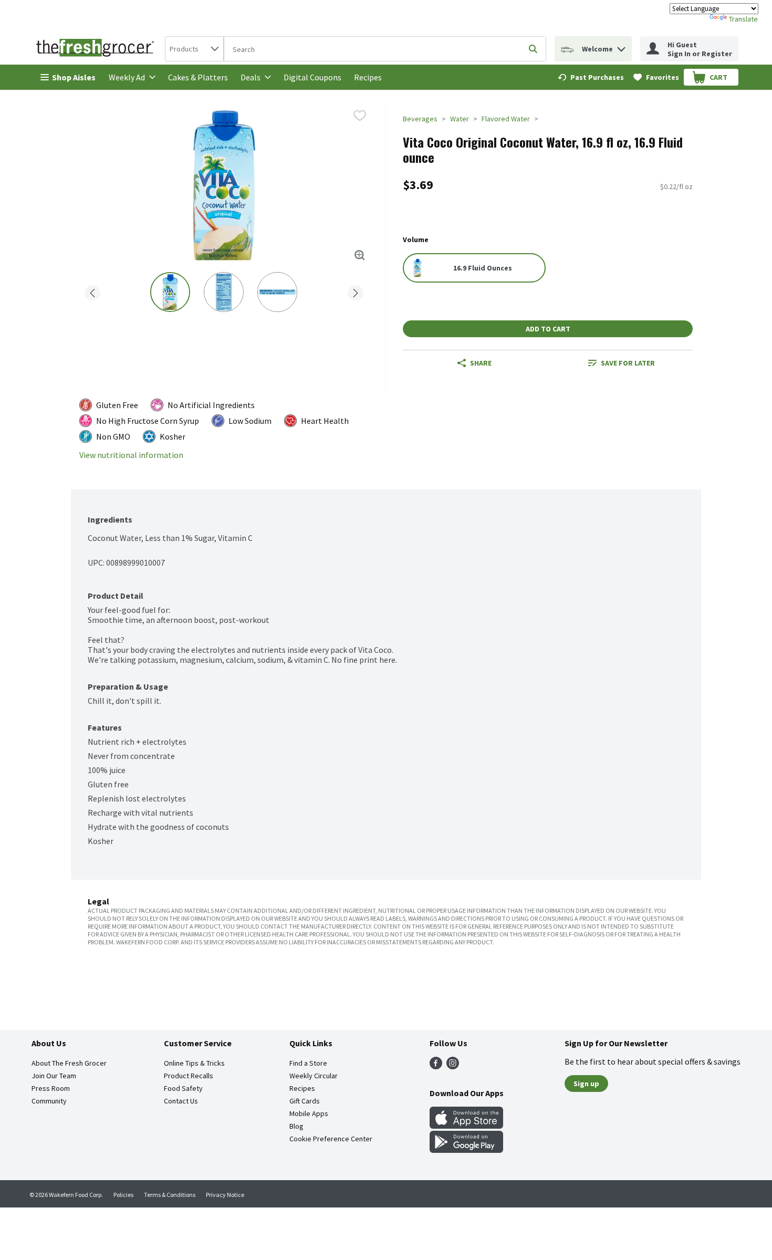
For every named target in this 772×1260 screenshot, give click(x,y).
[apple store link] (466, 1125)
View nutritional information (131, 455)
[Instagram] (452, 1066)
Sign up (586, 1083)
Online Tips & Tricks (194, 1063)
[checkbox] (359, 115)
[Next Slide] (355, 291)
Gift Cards (304, 1101)
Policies (123, 1195)
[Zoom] (360, 255)
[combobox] (194, 48)
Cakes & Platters (198, 77)
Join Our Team (54, 1075)
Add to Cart (548, 329)
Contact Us (181, 1101)
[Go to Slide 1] (170, 292)
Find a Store (308, 1063)
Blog (296, 1126)
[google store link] (466, 1149)
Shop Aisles (74, 77)
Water (459, 118)
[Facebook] (436, 1066)
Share (481, 363)
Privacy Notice (225, 1195)
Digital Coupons (312, 77)
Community (49, 1101)
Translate (743, 19)
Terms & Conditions (169, 1195)
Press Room (51, 1088)
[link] (591, 77)
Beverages (420, 118)
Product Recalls (188, 1075)
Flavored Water (506, 118)
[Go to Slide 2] (223, 292)
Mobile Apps (308, 1113)
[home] (97, 49)
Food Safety (183, 1088)
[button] (621, 46)
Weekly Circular (313, 1075)
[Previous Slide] (92, 291)
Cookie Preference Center (330, 1138)
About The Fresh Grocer (69, 1063)
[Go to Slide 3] (277, 292)
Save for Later (628, 363)
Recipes (368, 77)
